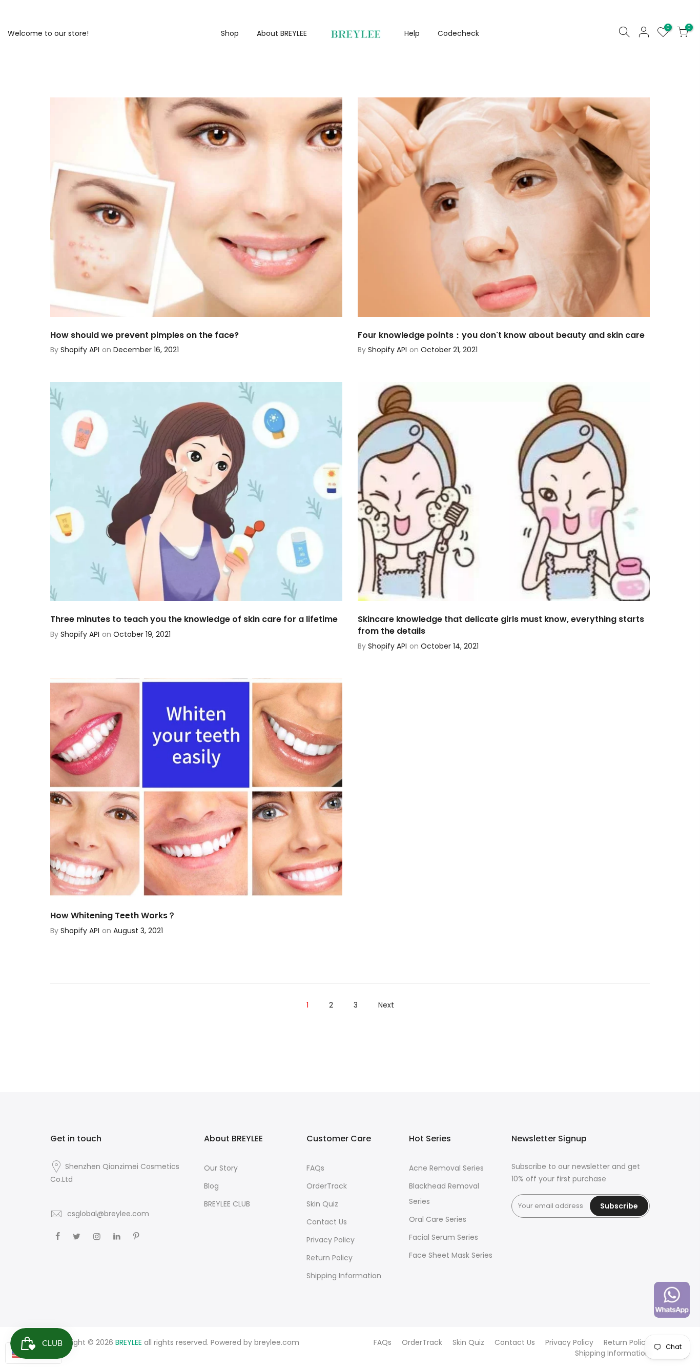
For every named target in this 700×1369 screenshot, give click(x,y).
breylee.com (276, 1342)
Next (386, 1005)
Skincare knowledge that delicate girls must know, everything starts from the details (501, 625)
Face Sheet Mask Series (450, 1255)
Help (412, 33)
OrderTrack (326, 1186)
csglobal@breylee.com (108, 1214)
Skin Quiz (322, 1204)
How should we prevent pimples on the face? (144, 335)
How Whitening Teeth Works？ (113, 915)
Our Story (221, 1168)
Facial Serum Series (443, 1237)
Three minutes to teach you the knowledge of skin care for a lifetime (194, 619)
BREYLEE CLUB (227, 1204)
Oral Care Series (437, 1219)
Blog (211, 1186)
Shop (230, 33)
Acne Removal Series (446, 1168)
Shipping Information (343, 1276)
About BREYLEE (282, 33)
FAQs (315, 1168)
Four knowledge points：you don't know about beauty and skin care (501, 335)
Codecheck (458, 33)
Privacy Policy (330, 1240)
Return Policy (329, 1258)
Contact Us (326, 1222)
